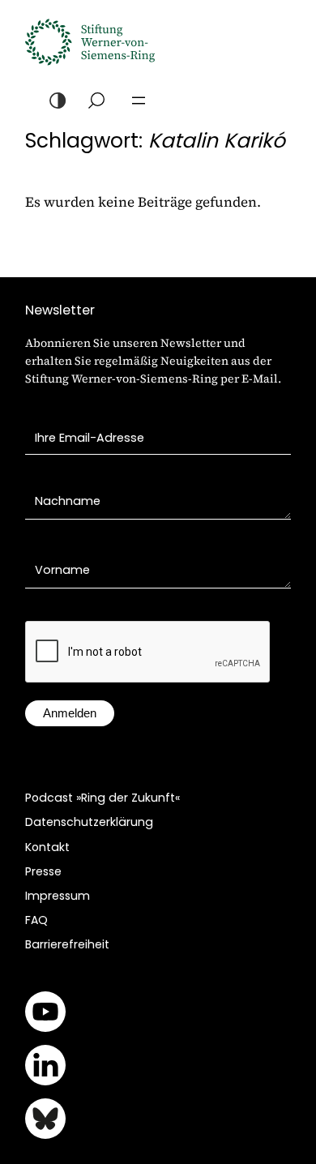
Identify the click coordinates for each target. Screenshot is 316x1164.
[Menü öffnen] (138, 100)
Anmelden (69, 713)
